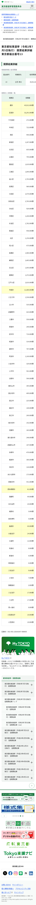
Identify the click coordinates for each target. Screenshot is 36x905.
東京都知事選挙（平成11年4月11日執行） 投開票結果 (17, 778)
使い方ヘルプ (6, 892)
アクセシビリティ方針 (23, 888)
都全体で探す (30, 2)
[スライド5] (20, 815)
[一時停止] (23, 816)
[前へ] (4, 816)
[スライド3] (16, 815)
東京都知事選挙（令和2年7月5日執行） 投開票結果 (17, 692)
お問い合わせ (6, 885)
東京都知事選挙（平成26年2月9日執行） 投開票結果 (17, 739)
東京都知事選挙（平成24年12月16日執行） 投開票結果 (16, 747)
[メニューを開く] (32, 7)
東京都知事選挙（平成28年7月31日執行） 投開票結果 (17, 731)
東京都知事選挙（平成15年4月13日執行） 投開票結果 (17, 770)
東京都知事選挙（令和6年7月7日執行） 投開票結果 (17, 685)
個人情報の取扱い (8, 888)
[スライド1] (13, 815)
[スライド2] (15, 815)
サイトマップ (18, 892)
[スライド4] (18, 815)
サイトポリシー (17, 885)
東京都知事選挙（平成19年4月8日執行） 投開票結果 (17, 762)
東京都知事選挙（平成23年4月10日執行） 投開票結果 (17, 754)
